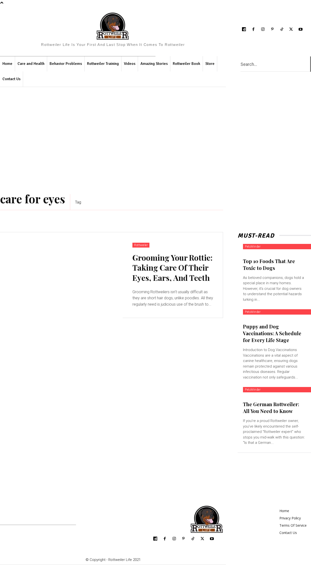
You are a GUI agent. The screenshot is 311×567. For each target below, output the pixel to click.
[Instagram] (263, 29)
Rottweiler (141, 245)
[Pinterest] (272, 29)
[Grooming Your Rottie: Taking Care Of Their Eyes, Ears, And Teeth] (61, 275)
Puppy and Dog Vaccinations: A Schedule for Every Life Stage (272, 333)
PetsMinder (252, 246)
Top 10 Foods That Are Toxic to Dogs (269, 264)
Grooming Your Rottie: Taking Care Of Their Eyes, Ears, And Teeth (172, 267)
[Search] (310, 64)
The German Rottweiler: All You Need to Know (271, 407)
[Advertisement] (155, 141)
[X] (291, 29)
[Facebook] (253, 29)
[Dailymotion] (244, 29)
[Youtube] (300, 29)
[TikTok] (281, 29)
